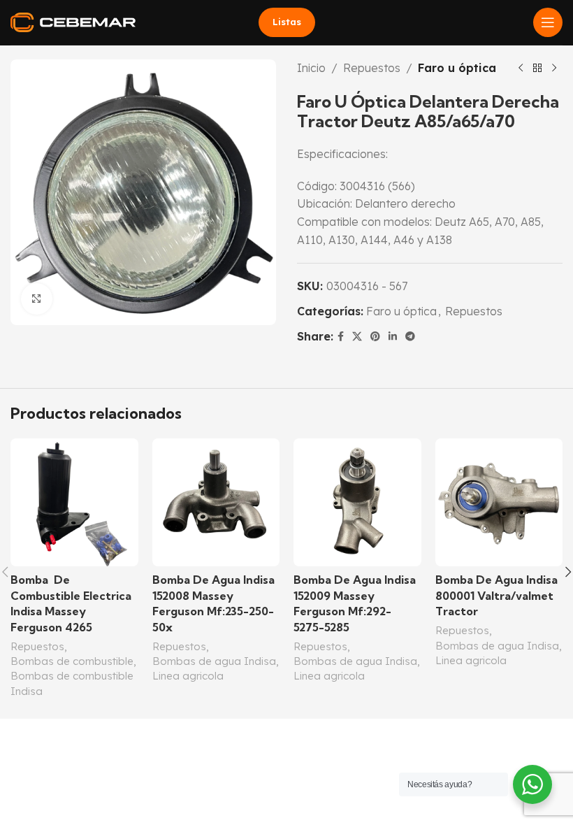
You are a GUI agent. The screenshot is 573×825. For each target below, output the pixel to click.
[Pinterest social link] (375, 336)
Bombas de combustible (71, 661)
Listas (287, 21)
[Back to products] (537, 68)
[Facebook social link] (340, 336)
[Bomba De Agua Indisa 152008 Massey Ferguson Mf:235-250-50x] (216, 502)
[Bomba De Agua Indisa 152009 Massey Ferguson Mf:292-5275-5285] (357, 502)
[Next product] (554, 68)
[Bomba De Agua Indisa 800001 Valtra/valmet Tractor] (499, 502)
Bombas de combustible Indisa (71, 683)
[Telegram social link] (410, 336)
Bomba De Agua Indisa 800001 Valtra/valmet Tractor (496, 595)
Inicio (311, 68)
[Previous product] (520, 68)
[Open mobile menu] (548, 22)
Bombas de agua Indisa (214, 661)
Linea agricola (188, 675)
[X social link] (357, 336)
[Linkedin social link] (392, 336)
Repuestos (371, 68)
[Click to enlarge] (36, 299)
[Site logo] (73, 21)
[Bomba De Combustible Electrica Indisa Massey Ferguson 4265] (74, 502)
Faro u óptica (457, 68)
